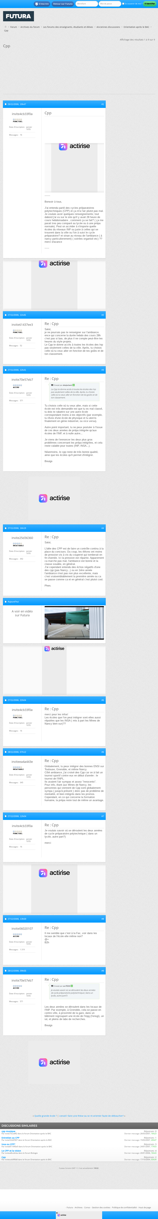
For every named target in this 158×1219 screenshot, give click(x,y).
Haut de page (145, 1207)
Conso (87, 1207)
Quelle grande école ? (45, 1115)
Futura (70, 1207)
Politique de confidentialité (124, 1207)
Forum (13, 26)
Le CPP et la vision (11, 1150)
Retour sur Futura (62, 3)
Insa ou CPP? (8, 1144)
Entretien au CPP (10, 1137)
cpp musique (8, 1131)
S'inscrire (42, 4)
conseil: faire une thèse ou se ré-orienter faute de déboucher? (91, 1115)
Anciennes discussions (108, 26)
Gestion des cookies (101, 1207)
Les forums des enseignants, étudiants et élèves (68, 26)
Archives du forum (30, 26)
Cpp (4, 1157)
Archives (78, 1207)
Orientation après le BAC (136, 26)
